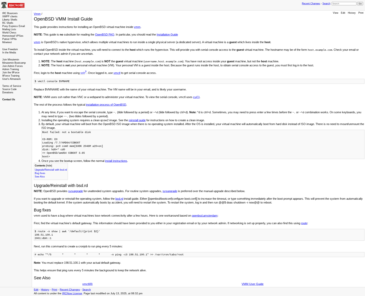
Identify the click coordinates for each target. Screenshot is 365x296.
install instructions (116, 160)
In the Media (9, 52)
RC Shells (7, 22)
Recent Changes (311, 3)
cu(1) (196, 97)
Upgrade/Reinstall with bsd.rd (51, 170)
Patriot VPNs (9, 39)
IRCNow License (72, 293)
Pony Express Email (13, 26)
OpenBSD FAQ (104, 34)
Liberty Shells (9, 19)
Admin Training (10, 69)
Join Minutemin (10, 59)
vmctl (116, 72)
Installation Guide (167, 34)
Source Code (9, 89)
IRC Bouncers (10, 13)
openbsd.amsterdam (204, 215)
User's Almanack (11, 79)
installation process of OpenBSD (106, 104)
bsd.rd (119, 198)
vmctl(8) (87, 284)
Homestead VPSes (12, 35)
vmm (137, 26)
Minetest (7, 42)
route (304, 223)
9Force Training (10, 75)
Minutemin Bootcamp (14, 62)
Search (326, 3)
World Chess (9, 32)
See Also (40, 176)
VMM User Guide (252, 284)
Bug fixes (40, 173)
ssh (82, 72)
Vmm (37, 13)
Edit (343, 12)
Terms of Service (11, 86)
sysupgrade (75, 191)
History (352, 12)
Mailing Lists (9, 29)
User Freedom (10, 49)
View (335, 12)
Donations (7, 92)
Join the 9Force (10, 72)
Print (360, 12)
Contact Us (8, 99)
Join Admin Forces (12, 66)
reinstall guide (137, 120)
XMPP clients (9, 16)
